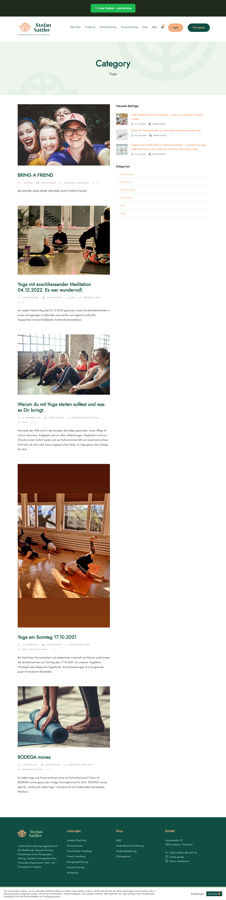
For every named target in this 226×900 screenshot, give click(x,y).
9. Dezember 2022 (30, 297)
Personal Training (129, 27)
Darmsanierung (74, 845)
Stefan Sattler (48, 183)
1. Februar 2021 (29, 764)
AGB (118, 840)
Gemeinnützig (127, 189)
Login (175, 27)
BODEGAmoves (29, 769)
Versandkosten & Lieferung (130, 845)
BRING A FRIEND (35, 175)
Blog (154, 27)
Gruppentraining (108, 27)
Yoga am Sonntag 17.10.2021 (47, 637)
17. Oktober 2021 (30, 644)
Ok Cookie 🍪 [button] (214, 893)
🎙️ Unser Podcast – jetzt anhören (113, 8)
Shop (145, 27)
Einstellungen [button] (197, 893)
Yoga (86, 183)
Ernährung (90, 27)
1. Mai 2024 (27, 183)
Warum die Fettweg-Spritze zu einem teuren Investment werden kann (166, 130)
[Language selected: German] (218, 896)
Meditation (88, 297)
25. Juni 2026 (140, 135)
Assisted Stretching (76, 840)
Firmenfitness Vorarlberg (79, 851)
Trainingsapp (198, 27)
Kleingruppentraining (77, 862)
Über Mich (75, 27)
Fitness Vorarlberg (76, 856)
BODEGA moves (34, 757)
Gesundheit (69, 183)
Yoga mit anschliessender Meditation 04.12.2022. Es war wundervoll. (54, 287)
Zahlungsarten (123, 856)
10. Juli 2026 (140, 124)
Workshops (72, 872)
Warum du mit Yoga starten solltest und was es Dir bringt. (61, 407)
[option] (218, 897)
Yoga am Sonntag (38, 649)
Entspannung (79, 417)
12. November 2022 (31, 417)
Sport (79, 183)
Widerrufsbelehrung (126, 851)
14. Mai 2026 (140, 154)
